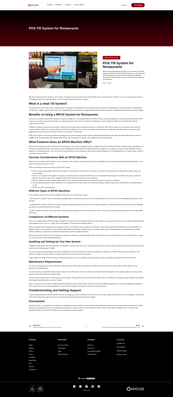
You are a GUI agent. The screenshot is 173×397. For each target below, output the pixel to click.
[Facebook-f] (74, 386)
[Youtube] (92, 386)
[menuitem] (49, 5)
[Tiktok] (98, 386)
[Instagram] (80, 386)
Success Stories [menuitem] (79, 4)
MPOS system (119, 97)
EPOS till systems (44, 223)
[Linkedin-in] (86, 386)
